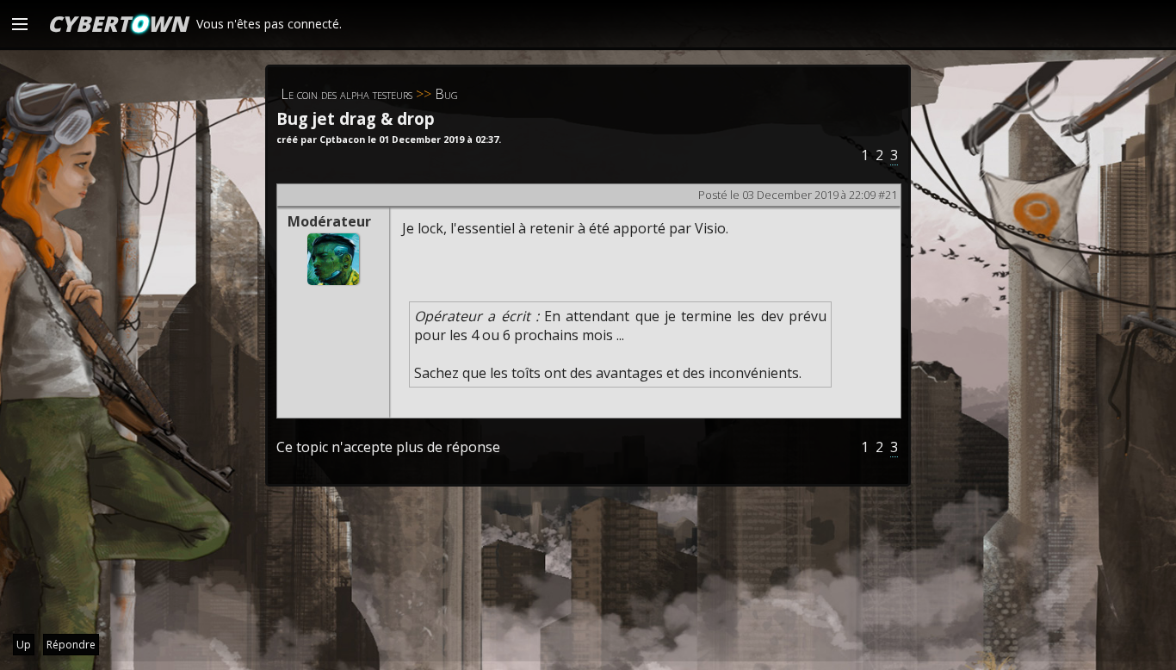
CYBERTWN (117, 23)
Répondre (71, 644)
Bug (446, 93)
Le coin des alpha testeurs (346, 93)
